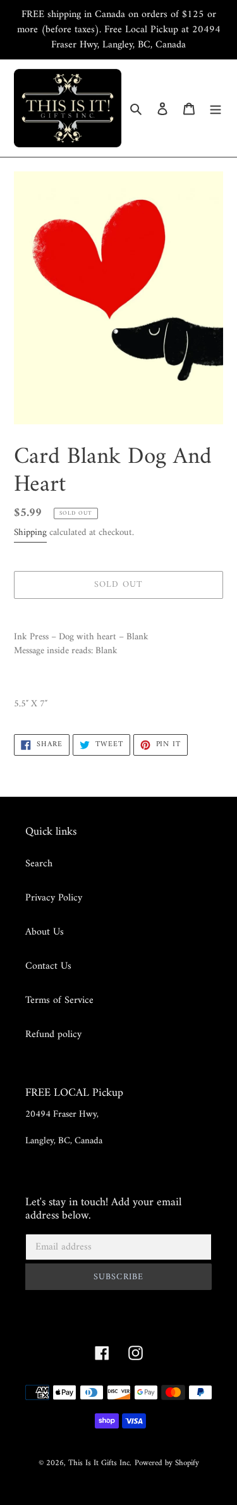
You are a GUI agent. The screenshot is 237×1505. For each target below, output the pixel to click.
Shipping (30, 532)
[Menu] (215, 108)
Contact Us (48, 966)
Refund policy (53, 1034)
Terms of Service (59, 1000)
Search (38, 864)
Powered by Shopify (167, 1463)
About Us (44, 932)
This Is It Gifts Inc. (99, 1463)
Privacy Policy (53, 898)
